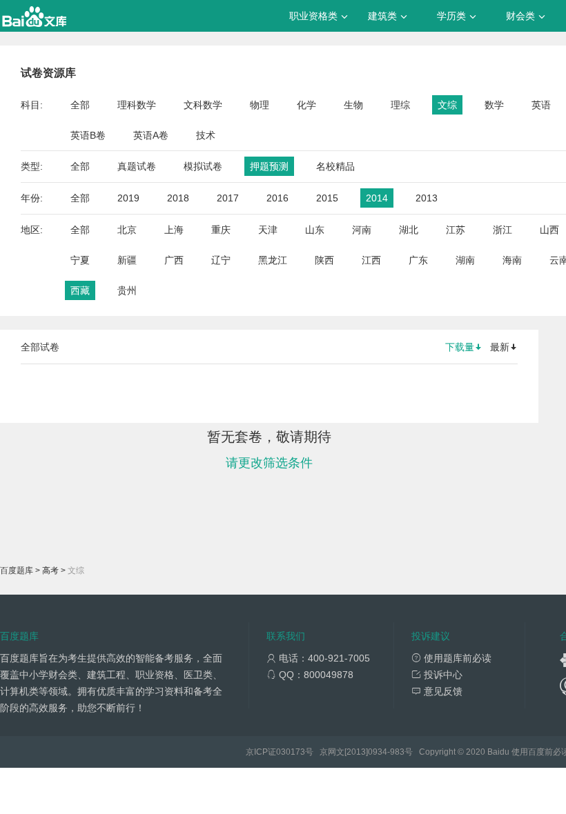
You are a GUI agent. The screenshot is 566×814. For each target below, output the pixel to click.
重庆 (221, 229)
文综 (447, 104)
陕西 (324, 260)
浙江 (502, 229)
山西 (549, 229)
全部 (80, 104)
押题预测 (269, 166)
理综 (400, 104)
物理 (259, 104)
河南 (361, 229)
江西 (371, 260)
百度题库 (16, 570)
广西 (174, 260)
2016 (277, 198)
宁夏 (80, 260)
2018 (178, 198)
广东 (418, 260)
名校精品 (335, 166)
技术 (205, 135)
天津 (267, 229)
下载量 (459, 347)
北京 (127, 229)
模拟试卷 (203, 166)
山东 (314, 229)
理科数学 (136, 104)
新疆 (127, 260)
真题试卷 (136, 166)
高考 (50, 570)
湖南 (465, 260)
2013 (427, 198)
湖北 (408, 229)
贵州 (127, 290)
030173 (290, 752)
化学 (306, 104)
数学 (494, 104)
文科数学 (203, 104)
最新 (499, 347)
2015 (327, 198)
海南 (512, 260)
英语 (541, 104)
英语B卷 (88, 135)
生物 (353, 104)
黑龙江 (272, 260)
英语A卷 (150, 135)
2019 (128, 198)
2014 (377, 198)
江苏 (455, 229)
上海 (174, 229)
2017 (228, 198)
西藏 (80, 290)
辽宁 (221, 260)
